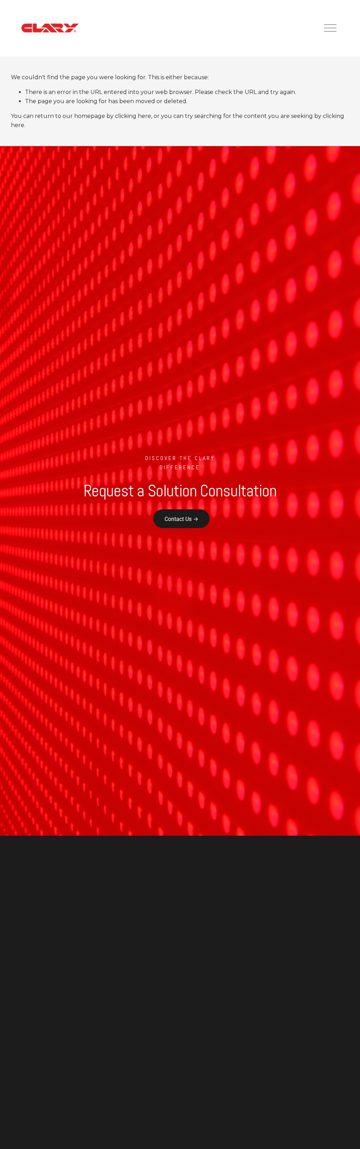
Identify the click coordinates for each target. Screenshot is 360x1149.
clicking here (133, 116)
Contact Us (178, 518)
